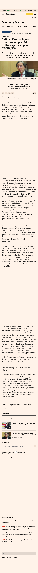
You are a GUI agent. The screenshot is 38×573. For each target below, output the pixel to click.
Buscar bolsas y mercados (10, 549)
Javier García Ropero (17, 427)
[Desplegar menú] (3, 14)
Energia (20, 26)
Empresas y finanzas (13, 22)
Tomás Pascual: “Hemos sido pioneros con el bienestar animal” (24, 434)
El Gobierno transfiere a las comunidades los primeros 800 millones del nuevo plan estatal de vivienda (17, 534)
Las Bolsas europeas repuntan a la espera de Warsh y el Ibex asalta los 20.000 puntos (23, 32)
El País (34, 17)
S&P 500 (15, 10)
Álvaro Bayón (13, 84)
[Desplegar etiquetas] (35, 446)
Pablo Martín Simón (22, 86)
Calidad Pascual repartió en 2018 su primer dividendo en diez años (24, 424)
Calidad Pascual (6, 446)
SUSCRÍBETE (29, 14)
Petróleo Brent (28, 10)
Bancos (21, 446)
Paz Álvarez (15, 437)
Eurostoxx (9, 557)
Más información (5, 454)
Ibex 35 (4, 10)
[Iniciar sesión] (35, 14)
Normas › (34, 414)
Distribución (15, 446)
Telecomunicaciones (12, 26)
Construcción (27, 26)
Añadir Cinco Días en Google (11, 97)
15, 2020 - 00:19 (21, 88)
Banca (3, 26)
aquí (27, 457)
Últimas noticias (7, 517)
